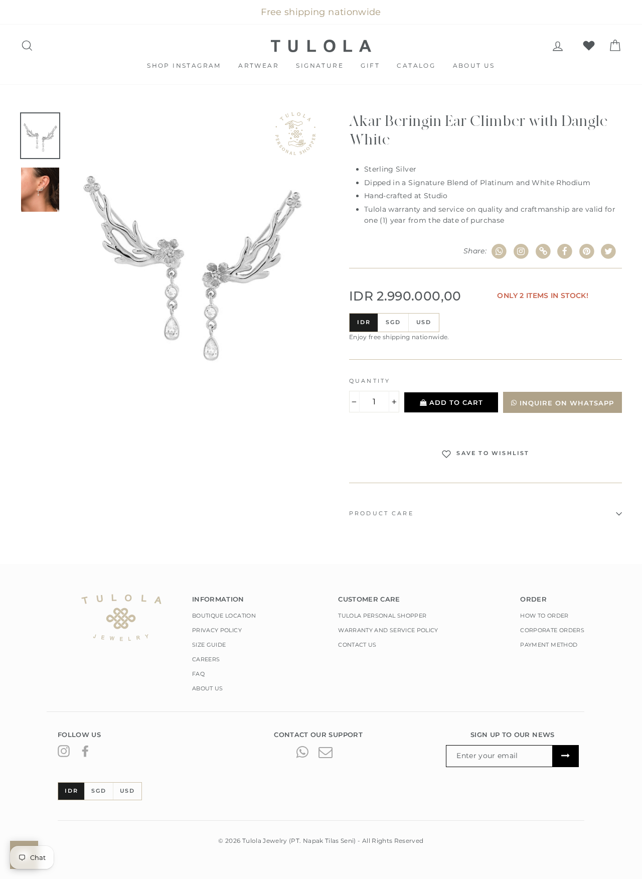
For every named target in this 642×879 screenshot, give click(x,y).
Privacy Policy (217, 630)
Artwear (258, 65)
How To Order (544, 615)
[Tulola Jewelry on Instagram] (64, 751)
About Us (474, 65)
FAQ (198, 673)
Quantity (369, 381)
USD (423, 322)
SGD (393, 322)
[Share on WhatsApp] (499, 251)
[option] (191, 256)
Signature (320, 65)
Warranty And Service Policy (388, 630)
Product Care (381, 513)
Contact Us (357, 644)
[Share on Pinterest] (587, 251)
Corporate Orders (552, 630)
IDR (363, 322)
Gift (370, 65)
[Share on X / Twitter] (608, 251)
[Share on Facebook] (565, 251)
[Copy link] (543, 251)
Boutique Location (224, 615)
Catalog (416, 65)
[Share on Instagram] (521, 251)
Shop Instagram (184, 65)
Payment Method (548, 644)
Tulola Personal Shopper (382, 615)
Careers (206, 659)
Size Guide (209, 644)
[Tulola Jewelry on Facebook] (85, 751)
